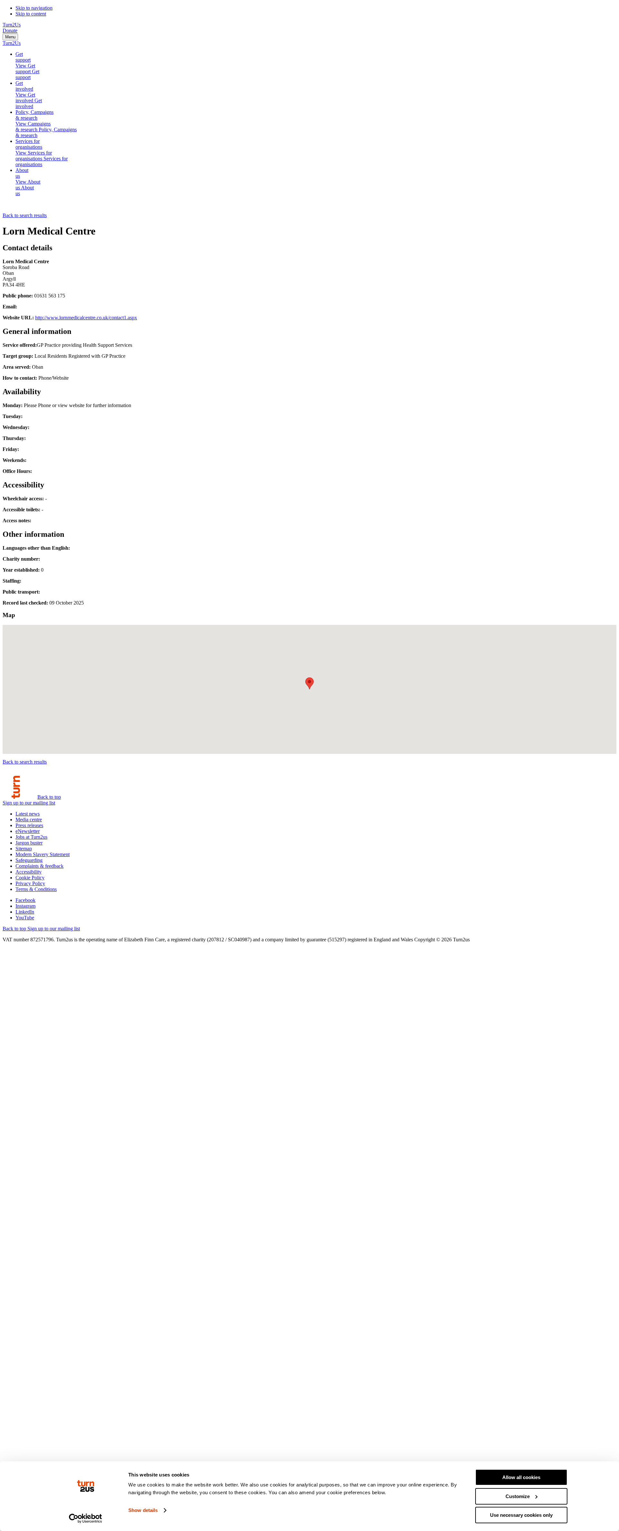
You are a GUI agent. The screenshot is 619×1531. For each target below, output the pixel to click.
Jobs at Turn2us (31, 837)
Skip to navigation (34, 8)
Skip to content (30, 13)
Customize (518, 1496)
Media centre (28, 819)
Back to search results (25, 215)
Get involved (24, 86)
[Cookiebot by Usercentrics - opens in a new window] (85, 1518)
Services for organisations (28, 144)
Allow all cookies (521, 1477)
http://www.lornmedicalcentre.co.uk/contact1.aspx (86, 317)
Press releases (29, 825)
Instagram (25, 906)
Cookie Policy (29, 877)
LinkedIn (24, 912)
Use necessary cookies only (521, 1515)
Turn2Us (12, 24)
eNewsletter (27, 831)
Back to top (49, 797)
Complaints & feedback (39, 866)
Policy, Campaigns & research (34, 115)
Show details (143, 1510)
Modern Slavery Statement (42, 854)
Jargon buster (29, 843)
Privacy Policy (30, 883)
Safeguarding (29, 860)
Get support (23, 57)
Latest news (27, 813)
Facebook (25, 900)
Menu (10, 37)
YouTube (24, 917)
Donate (10, 30)
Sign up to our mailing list (29, 803)
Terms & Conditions (36, 889)
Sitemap (23, 848)
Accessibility (28, 872)
